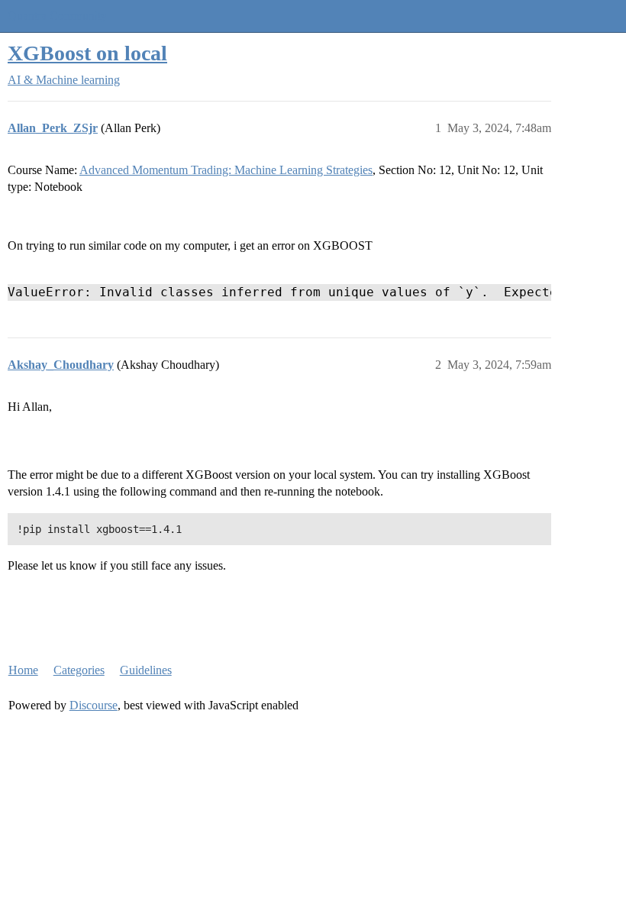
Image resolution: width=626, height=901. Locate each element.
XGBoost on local (87, 53)
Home (23, 670)
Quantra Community (57, 15)
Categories (79, 670)
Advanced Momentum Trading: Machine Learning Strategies (226, 169)
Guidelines (146, 670)
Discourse (93, 705)
